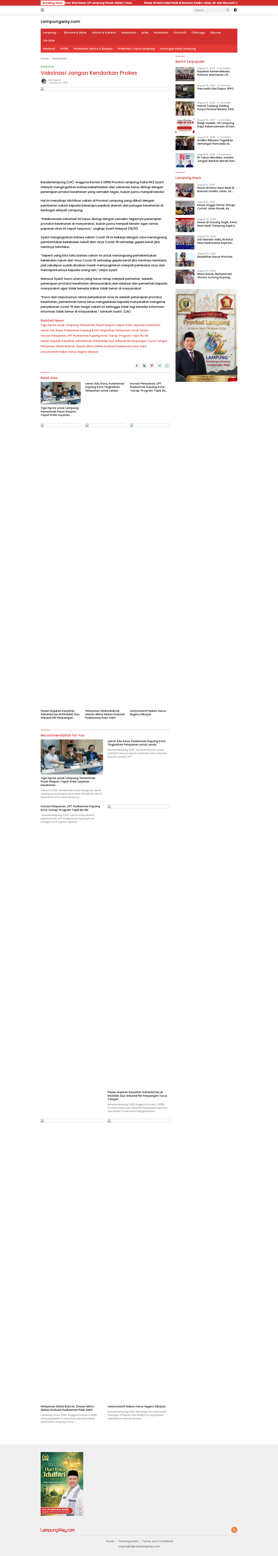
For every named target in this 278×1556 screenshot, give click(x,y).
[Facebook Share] (137, 366)
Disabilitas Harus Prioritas (214, 256)
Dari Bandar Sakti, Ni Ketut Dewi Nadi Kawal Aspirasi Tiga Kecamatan (215, 241)
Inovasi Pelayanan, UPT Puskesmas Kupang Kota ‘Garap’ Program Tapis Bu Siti (94, 335)
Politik (64, 49)
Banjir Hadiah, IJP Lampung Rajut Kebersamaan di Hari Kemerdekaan (215, 124)
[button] (228, 10)
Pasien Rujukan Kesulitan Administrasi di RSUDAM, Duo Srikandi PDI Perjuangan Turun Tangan (104, 341)
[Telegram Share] (159, 366)
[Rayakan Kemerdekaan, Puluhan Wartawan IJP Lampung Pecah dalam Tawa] (184, 74)
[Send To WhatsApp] (167, 366)
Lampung (49, 32)
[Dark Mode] (235, 10)
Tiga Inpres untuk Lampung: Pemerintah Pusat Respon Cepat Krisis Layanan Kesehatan (100, 325)
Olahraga (198, 32)
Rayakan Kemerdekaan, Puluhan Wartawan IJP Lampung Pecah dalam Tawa (213, 73)
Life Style (49, 40)
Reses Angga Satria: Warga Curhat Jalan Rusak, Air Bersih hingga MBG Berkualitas (216, 206)
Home (110, 1541)
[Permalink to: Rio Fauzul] (44, 81)
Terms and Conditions (157, 1541)
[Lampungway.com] (58, 1530)
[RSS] (234, 1530)
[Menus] (43, 10)
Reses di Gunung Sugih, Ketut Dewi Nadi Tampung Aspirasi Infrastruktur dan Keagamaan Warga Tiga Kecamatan (217, 224)
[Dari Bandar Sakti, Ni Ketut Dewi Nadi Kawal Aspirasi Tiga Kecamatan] (184, 242)
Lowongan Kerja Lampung (178, 49)
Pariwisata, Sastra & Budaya (93, 49)
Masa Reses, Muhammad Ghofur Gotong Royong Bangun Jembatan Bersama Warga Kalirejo (216, 275)
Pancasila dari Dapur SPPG (215, 88)
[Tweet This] (144, 366)
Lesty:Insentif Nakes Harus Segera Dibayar (70, 351)
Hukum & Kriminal (104, 32)
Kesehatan (128, 32)
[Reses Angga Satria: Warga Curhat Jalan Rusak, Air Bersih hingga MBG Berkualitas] (184, 208)
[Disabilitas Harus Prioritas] (184, 259)
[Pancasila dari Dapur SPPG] (184, 91)
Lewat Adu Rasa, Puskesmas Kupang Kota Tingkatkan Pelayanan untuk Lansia (94, 330)
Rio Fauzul (54, 80)
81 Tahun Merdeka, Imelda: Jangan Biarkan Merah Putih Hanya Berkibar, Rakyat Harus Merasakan (216, 159)
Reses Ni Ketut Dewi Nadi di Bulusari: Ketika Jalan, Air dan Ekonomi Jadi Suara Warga (161, 3)
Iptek (144, 32)
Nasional (49, 49)
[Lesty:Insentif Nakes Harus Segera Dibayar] (150, 565)
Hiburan (215, 32)
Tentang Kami (128, 1541)
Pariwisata (161, 32)
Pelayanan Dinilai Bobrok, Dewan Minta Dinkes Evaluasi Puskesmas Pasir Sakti (93, 346)
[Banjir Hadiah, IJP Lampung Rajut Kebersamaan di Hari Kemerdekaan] (184, 126)
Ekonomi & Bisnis (75, 32)
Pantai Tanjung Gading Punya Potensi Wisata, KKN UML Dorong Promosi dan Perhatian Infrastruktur (215, 107)
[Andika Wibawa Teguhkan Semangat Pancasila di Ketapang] (184, 143)
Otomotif (179, 32)
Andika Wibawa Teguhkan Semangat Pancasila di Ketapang (215, 142)
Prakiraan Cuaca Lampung (136, 49)
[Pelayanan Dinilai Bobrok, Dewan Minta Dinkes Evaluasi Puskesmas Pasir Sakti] (105, 565)
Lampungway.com (60, 21)
